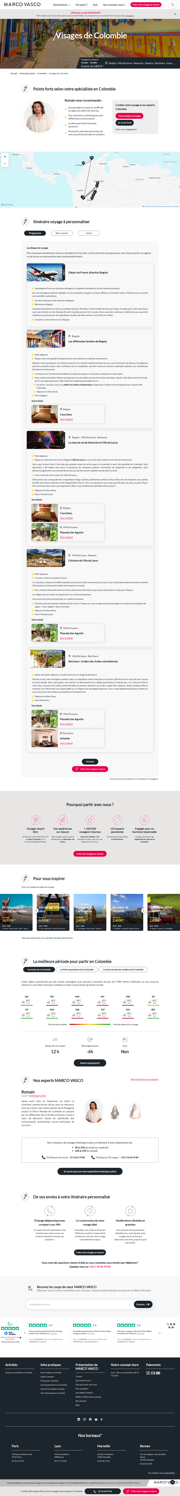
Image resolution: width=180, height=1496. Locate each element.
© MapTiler (153, 206)
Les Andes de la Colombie (39, 969)
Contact (79, 1376)
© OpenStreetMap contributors (168, 206)
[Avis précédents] (24, 1333)
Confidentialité (76, 1483)
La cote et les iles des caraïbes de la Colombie (123, 969)
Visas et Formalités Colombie (52, 1389)
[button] (92, 198)
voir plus (53, 1333)
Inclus (89, 233)
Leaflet (146, 206)
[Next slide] (143, 910)
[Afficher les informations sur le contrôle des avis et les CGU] (20, 1338)
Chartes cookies (88, 1483)
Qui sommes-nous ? (84, 1380)
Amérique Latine (27, 73)
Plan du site (98, 1483)
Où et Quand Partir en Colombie (53, 1385)
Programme (35, 233)
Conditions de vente (20, 1483)
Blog (77, 1405)
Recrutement (81, 1401)
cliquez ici (130, 16)
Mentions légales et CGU (61, 1483)
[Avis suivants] (160, 1333)
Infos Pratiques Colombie (50, 1372)
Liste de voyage (46, 1483)
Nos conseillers (82, 1389)
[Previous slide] (36, 910)
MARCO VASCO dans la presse (88, 1397)
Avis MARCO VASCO (84, 1393)
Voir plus (90, 761)
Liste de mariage (34, 1483)
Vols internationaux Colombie (52, 1393)
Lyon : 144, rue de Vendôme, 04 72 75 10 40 (125, 1374)
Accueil (14, 73)
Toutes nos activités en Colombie (18, 1372)
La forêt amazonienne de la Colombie (76, 969)
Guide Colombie (47, 1377)
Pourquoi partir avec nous (86, 1384)
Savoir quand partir (90, 1062)
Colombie (42, 73)
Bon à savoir (62, 233)
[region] (119, 1111)
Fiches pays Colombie (49, 1381)
